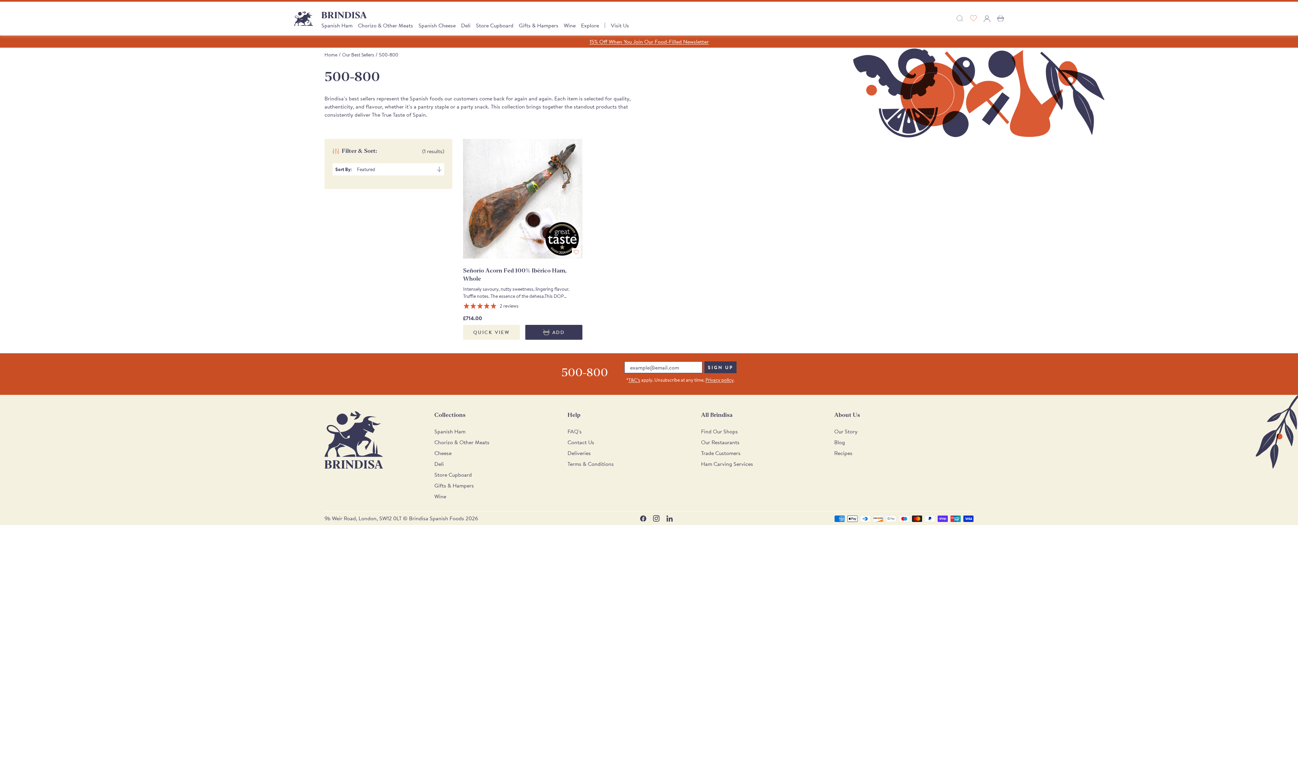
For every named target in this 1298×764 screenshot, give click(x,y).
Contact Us (581, 442)
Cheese (443, 453)
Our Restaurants (720, 442)
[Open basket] (1000, 18)
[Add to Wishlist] (576, 252)
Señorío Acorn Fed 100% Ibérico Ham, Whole (515, 274)
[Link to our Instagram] (656, 518)
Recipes (843, 453)
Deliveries (579, 453)
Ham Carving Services (727, 464)
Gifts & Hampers (538, 25)
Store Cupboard (494, 25)
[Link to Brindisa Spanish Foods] (303, 18)
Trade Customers (721, 453)
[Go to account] (987, 18)
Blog (839, 442)
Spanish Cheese (437, 25)
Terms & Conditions (591, 464)
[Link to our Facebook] (643, 518)
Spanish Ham (337, 25)
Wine (570, 25)
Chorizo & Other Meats (385, 25)
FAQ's (575, 431)
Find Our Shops (719, 431)
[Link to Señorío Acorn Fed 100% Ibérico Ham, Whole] (523, 199)
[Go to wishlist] (973, 18)
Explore (590, 25)
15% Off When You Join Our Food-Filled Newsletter (649, 42)
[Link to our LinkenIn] (669, 518)
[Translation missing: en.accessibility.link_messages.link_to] (353, 440)
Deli (466, 25)
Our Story (846, 431)
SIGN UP (720, 367)
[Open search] (960, 18)
